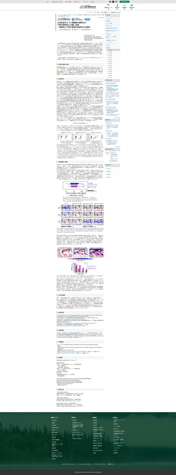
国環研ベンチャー (97, 440)
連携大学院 (95, 448)
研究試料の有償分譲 (97, 443)
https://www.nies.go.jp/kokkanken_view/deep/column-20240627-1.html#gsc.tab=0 (76, 323)
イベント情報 (116, 426)
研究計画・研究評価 (76, 438)
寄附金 (94, 453)
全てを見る (117, 117)
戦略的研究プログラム (77, 422)
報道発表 (116, 424)
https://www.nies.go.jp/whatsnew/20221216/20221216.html (71, 325)
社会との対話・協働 (97, 450)
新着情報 (69, 14)
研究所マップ (55, 430)
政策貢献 (54, 442)
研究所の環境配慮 (56, 439)
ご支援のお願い (124, 2)
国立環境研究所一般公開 (119, 431)
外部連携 (94, 417)
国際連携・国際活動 (97, 445)
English (92, 1)
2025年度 (74, 14)
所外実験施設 (55, 432)
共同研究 (95, 425)
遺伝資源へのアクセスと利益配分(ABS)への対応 (57, 455)
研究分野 (74, 420)
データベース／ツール (77, 432)
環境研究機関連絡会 (97, 433)
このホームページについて (68, 464)
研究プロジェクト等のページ (77, 435)
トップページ (59, 14)
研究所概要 (54, 420)
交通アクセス (77, 1)
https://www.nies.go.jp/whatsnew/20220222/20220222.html (71, 319)
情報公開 (54, 448)
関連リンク (111, 464)
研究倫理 (54, 459)
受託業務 (95, 420)
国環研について (55, 417)
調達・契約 (54, 434)
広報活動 (65, 14)
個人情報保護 (55, 450)
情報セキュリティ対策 (56, 453)
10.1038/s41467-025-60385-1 (68, 353)
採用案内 (54, 437)
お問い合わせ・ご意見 (57, 1)
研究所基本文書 (55, 427)
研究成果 (74, 430)
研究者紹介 (54, 425)
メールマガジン (117, 448)
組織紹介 (54, 422)
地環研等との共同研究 (98, 427)
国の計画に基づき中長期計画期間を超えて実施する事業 (77, 426)
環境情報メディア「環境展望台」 (57, 444)
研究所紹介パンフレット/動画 (119, 420)
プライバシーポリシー (100, 464)
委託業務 (95, 422)
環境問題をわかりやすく (119, 443)
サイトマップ (85, 1)
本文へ (47, 1)
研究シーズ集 (96, 438)
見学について (116, 428)
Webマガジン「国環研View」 (118, 440)
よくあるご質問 (67, 1)
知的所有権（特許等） (98, 436)
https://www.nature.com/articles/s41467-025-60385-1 (74, 351)
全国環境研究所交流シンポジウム (98, 430)
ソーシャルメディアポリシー (85, 464)
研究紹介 (74, 417)
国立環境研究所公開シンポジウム (119, 434)
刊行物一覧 (116, 437)
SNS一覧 (115, 450)
